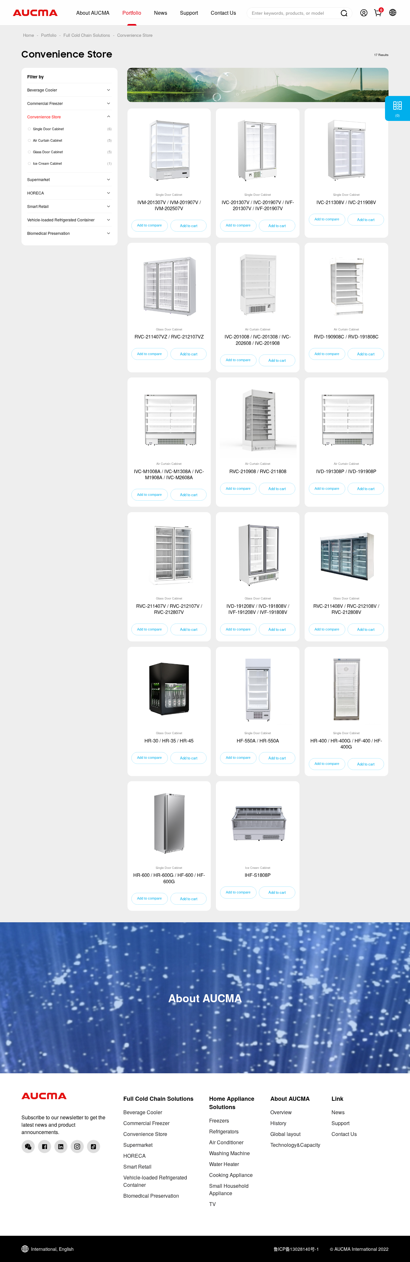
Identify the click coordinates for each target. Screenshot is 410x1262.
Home (28, 35)
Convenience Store (134, 35)
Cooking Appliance (231, 1175)
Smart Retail (38, 206)
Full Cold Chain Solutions (86, 35)
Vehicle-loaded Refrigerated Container (60, 219)
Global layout (285, 1134)
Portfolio (48, 35)
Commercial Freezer (45, 103)
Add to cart (188, 225)
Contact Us (344, 1134)
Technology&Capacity (295, 1144)
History (278, 1123)
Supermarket (38, 179)
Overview (281, 1112)
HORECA (35, 192)
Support (340, 1123)
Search (344, 13)
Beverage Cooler (42, 89)
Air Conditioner (226, 1142)
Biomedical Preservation (48, 233)
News (338, 1112)
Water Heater (224, 1164)
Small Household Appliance (229, 1189)
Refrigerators (224, 1131)
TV (212, 1204)
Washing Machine (229, 1153)
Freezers (219, 1120)
